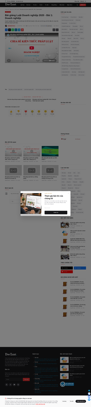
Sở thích (64, 401)
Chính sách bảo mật (40, 404)
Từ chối (71, 401)
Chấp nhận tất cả (81, 401)
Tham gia (55, 212)
